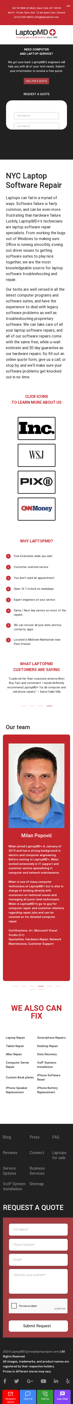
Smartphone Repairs (51, 1037)
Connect (37, 1152)
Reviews (10, 1152)
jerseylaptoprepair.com (43, 1351)
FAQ (55, 1137)
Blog (7, 1137)
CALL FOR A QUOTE (36, 81)
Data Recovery (47, 1054)
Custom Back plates (20, 1077)
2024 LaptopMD (14, 1351)
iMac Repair (14, 1054)
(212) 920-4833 (23, 17)
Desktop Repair (47, 1046)
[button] (23, 706)
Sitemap (37, 1183)
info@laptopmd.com (47, 17)
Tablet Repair (15, 1046)
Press (35, 1137)
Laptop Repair (15, 1037)
